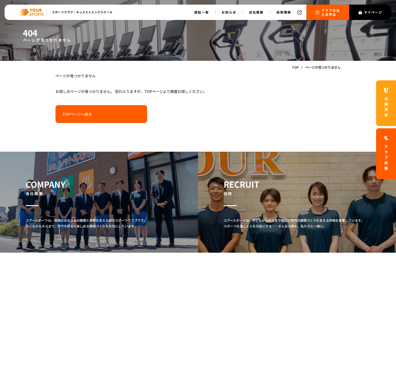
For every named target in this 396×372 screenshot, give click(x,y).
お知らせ (229, 12)
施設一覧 (201, 12)
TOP (295, 67)
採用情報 (283, 12)
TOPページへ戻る (77, 114)
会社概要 (256, 12)
